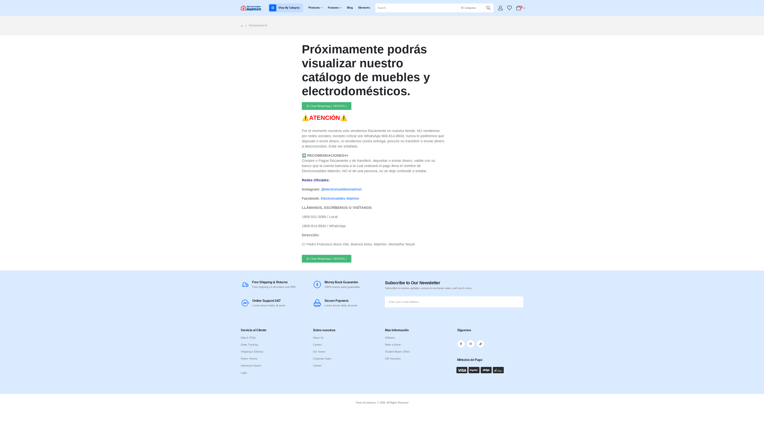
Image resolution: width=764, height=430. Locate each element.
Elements (364, 7)
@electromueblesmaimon (341, 189)
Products (314, 7)
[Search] (488, 8)
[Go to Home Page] (242, 25)
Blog (350, 7)
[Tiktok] (480, 344)
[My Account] (500, 8)
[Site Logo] (251, 8)
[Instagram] (471, 344)
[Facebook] (461, 344)
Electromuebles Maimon (340, 198)
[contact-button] (519, 301)
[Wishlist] (509, 8)
